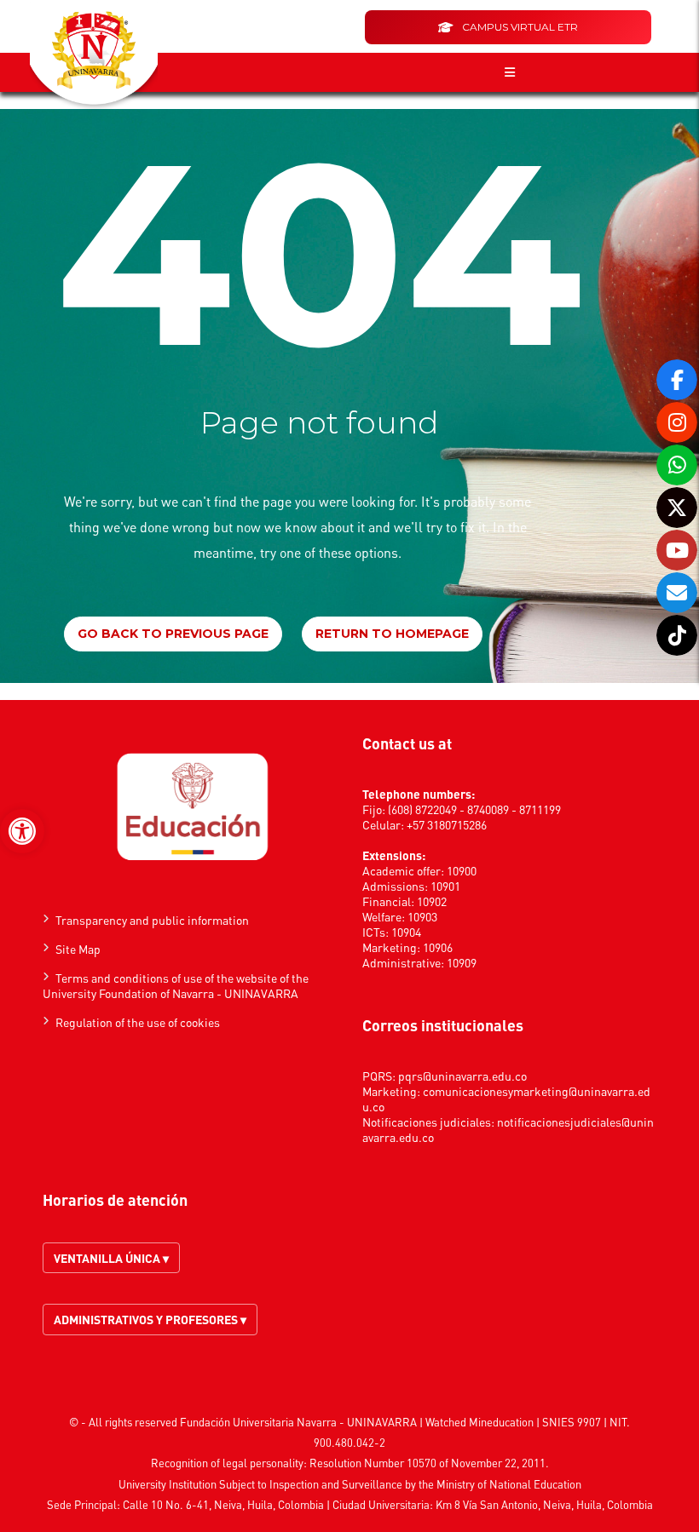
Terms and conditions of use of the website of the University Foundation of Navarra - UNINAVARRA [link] (176, 985)
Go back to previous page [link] (173, 633)
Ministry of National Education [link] (508, 1484)
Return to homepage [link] (392, 633)
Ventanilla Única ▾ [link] (111, 1257)
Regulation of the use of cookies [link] (137, 1022)
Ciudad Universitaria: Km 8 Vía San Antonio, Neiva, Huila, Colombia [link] (492, 1504)
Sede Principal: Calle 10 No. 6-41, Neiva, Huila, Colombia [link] (185, 1504)
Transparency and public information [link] (152, 919)
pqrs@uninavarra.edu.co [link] (462, 1075)
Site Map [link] (78, 948)
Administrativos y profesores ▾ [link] (150, 1319)
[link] (22, 831)
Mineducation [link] (501, 1421)
